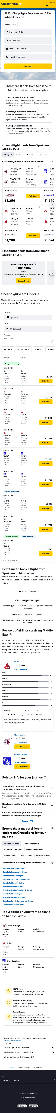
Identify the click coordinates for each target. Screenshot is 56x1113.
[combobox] (11, 24)
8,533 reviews (20, 670)
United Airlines (20, 755)
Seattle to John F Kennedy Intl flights (18, 901)
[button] (22, 17)
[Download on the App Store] (33, 1106)
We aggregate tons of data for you (18, 1052)
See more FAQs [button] (28, 821)
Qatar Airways (20, 735)
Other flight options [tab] (34, 849)
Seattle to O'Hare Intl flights (14, 897)
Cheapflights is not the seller (16, 1047)
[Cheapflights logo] (9, 4)
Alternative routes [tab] (11, 843)
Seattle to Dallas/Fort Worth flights (17, 890)
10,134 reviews (20, 762)
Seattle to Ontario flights (13, 876)
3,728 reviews (20, 743)
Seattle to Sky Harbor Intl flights (16, 879)
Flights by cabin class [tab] (13, 849)
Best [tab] (18, 155)
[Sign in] (47, 5)
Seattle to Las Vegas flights (14, 868)
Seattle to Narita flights (12, 894)
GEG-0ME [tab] (17, 614)
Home (12, 1067)
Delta (16, 662)
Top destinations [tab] (43, 855)
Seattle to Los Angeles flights (15, 872)
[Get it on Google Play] (22, 1106)
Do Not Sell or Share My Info (28, 1093)
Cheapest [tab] (8, 155)
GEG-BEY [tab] (34, 591)
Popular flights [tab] (10, 855)
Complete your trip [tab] (31, 843)
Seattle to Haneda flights (13, 905)
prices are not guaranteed (12, 1040)
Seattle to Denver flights (13, 886)
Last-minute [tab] (29, 155)
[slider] (52, 341)
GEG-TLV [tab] (22, 591)
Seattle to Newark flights (13, 883)
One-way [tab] (43, 155)
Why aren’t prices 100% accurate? (19, 1057)
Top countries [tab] (26, 855)
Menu (52, 2)
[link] (23, 280)
